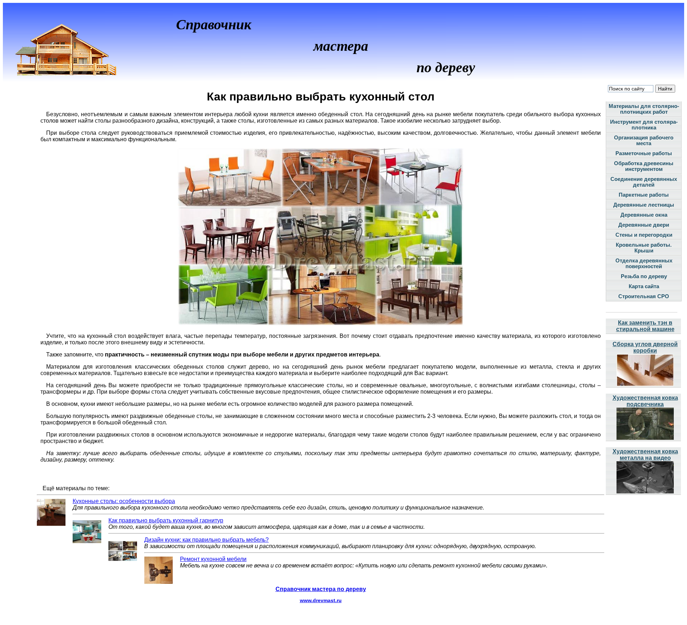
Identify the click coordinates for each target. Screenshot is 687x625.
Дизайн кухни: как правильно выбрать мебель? (206, 540)
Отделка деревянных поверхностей (643, 263)
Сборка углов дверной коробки (645, 347)
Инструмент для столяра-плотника (644, 125)
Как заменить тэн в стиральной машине (645, 326)
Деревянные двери (643, 225)
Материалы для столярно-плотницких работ (644, 109)
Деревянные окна (643, 215)
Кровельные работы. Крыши (644, 248)
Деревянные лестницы (643, 205)
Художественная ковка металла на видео (645, 454)
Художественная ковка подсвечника (645, 401)
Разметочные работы (643, 153)
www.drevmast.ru (321, 600)
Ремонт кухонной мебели (213, 559)
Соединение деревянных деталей (643, 182)
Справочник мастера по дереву (321, 589)
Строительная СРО (643, 296)
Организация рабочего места (643, 140)
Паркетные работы (644, 195)
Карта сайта (644, 286)
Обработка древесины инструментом (643, 166)
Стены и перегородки (643, 235)
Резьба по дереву (644, 276)
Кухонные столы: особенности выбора (124, 501)
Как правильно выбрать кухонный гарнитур (165, 520)
